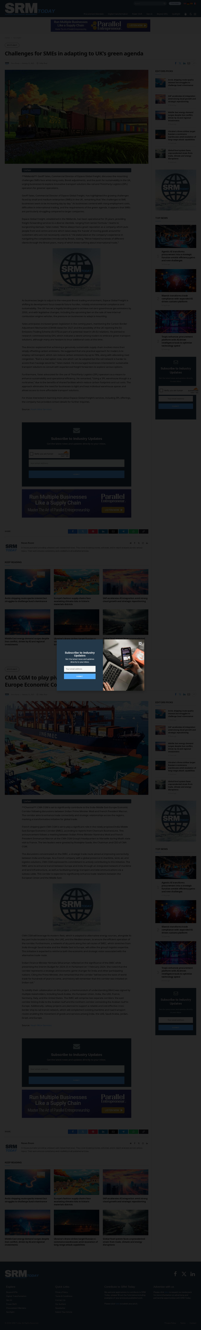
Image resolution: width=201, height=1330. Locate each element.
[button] (140, 643)
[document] (100, 665)
